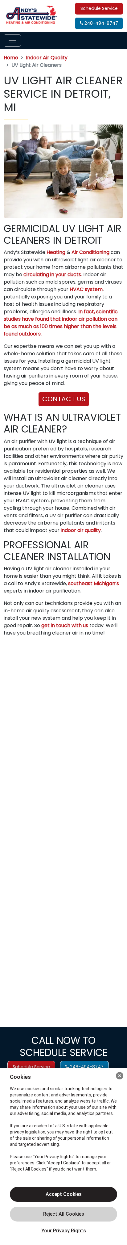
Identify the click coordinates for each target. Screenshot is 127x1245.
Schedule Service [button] (99, 8)
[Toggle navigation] (12, 40)
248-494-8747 (100, 23)
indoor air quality (81, 530)
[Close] (119, 1075)
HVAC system (86, 289)
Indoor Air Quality (47, 57)
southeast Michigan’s (93, 583)
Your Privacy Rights (63, 1231)
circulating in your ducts (52, 274)
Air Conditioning (90, 252)
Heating (56, 252)
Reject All (63, 1214)
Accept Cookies (64, 1194)
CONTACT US (63, 399)
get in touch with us (64, 625)
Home (11, 57)
